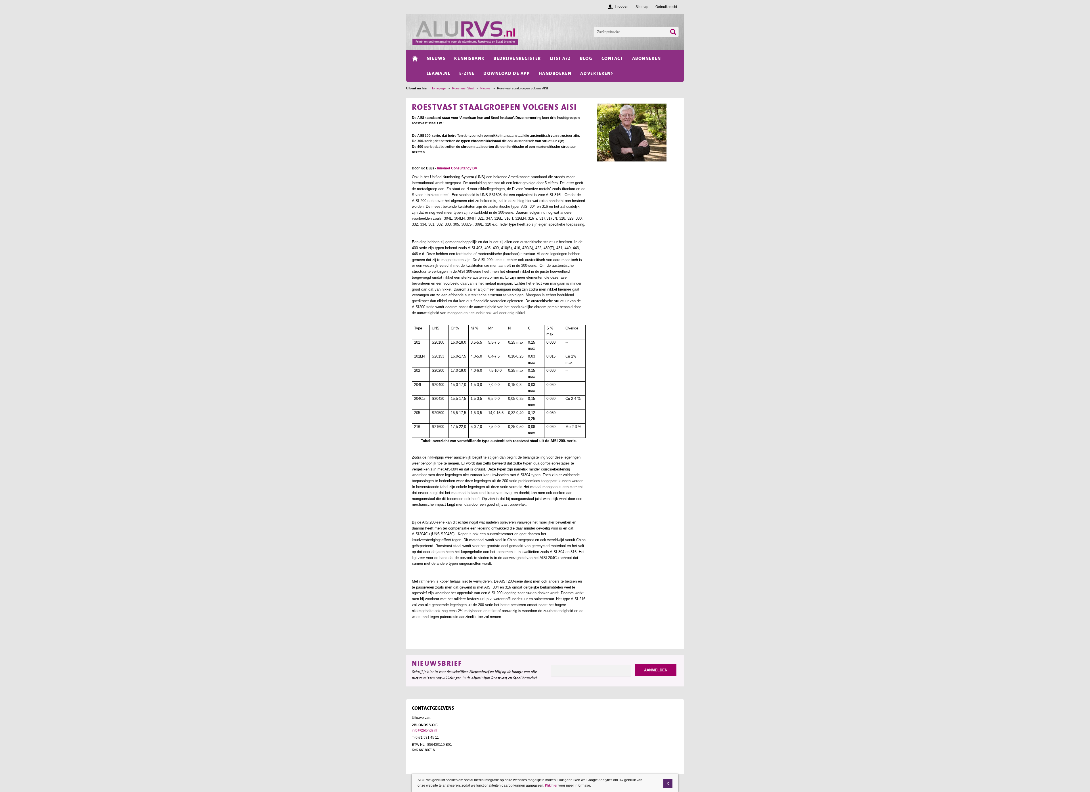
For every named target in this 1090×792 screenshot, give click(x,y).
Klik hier (551, 785)
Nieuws (485, 88)
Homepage (438, 88)
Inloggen (621, 7)
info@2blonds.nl (424, 730)
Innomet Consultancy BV (457, 168)
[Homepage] (548, 32)
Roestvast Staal (463, 88)
